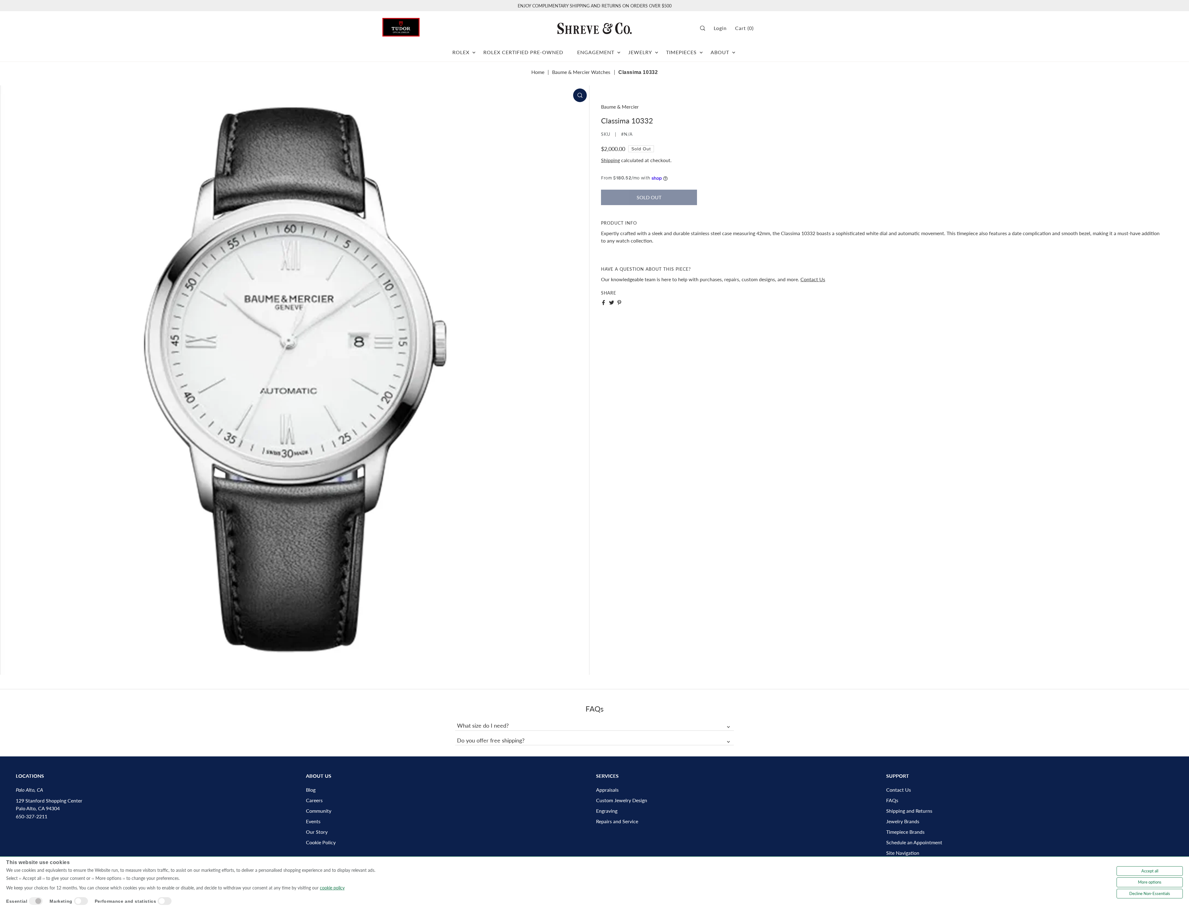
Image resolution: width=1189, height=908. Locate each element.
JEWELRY (640, 52)
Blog (311, 790)
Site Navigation (902, 853)
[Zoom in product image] (580, 95)
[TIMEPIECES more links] (701, 50)
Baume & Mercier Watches (581, 72)
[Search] (705, 28)
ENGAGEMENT (595, 52)
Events (313, 821)
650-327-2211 (31, 816)
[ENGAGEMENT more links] (619, 50)
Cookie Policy (321, 842)
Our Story (317, 832)
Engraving (606, 811)
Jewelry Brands (902, 821)
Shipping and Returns (909, 811)
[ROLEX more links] (474, 50)
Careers (314, 800)
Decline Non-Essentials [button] (1149, 893)
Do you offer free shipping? (491, 740)
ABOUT (720, 52)
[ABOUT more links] (734, 50)
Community (318, 811)
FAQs (892, 800)
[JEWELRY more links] (656, 50)
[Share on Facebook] (603, 302)
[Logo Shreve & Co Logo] (594, 28)
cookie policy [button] (332, 887)
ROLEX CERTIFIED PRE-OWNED (523, 52)
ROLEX (460, 52)
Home (537, 72)
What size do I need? (483, 725)
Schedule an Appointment (914, 842)
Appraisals (607, 790)
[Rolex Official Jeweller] (783, 28)
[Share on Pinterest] (619, 302)
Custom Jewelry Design (621, 800)
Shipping (610, 160)
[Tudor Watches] (401, 25)
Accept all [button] (1149, 870)
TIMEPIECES (681, 52)
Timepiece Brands (905, 832)
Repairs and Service (617, 821)
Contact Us (812, 279)
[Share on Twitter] (611, 302)
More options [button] (1149, 882)
